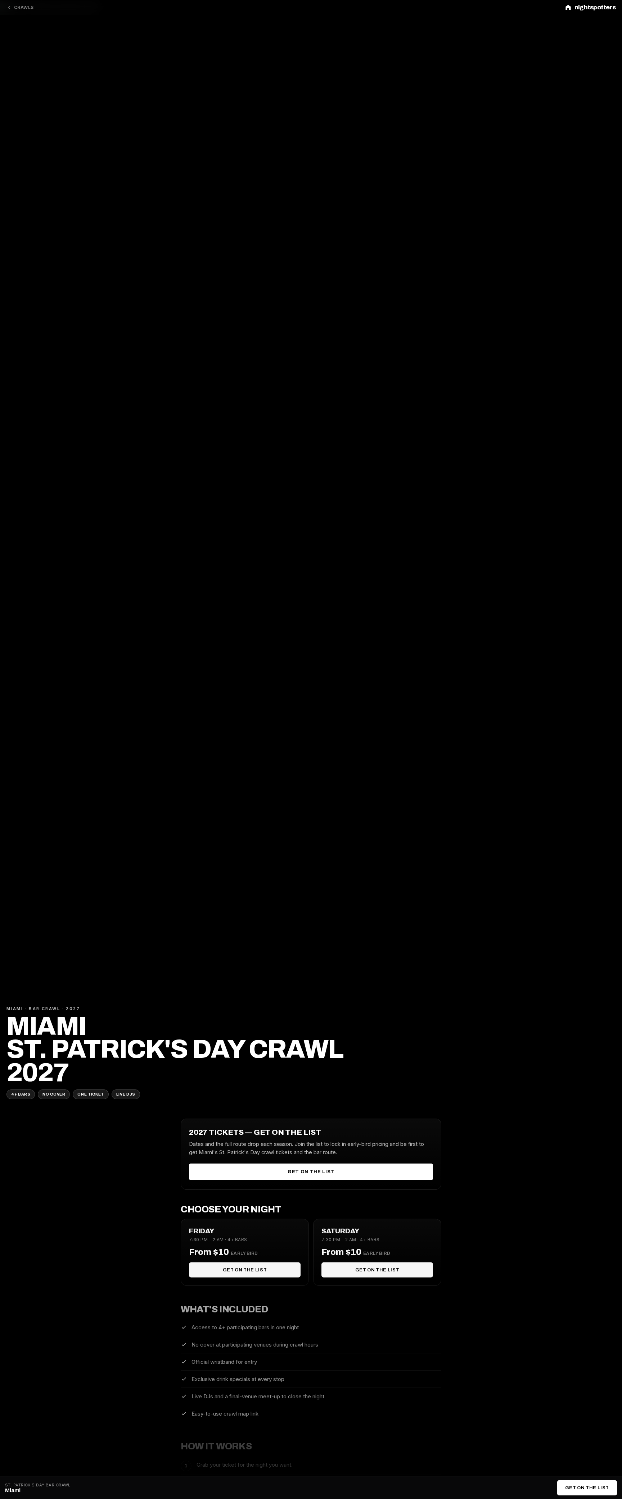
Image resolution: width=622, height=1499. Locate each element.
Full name (254, 709)
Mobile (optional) (264, 771)
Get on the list (311, 1171)
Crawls (24, 7)
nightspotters (595, 7)
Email (248, 740)
